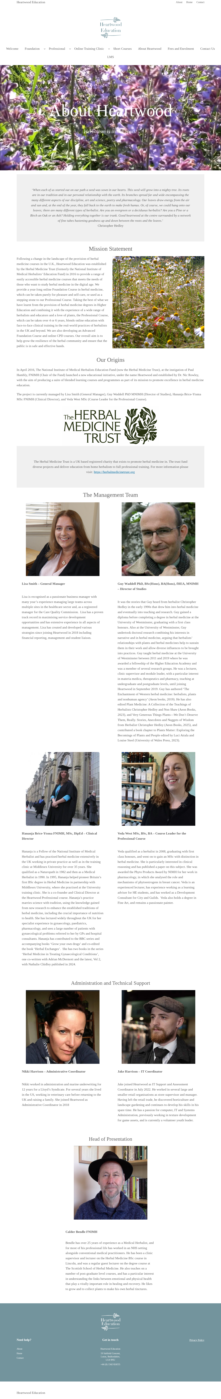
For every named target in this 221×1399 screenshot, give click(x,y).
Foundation (32, 48)
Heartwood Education (31, 2)
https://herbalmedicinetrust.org (114, 472)
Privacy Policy (196, 1340)
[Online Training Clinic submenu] (109, 49)
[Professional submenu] (70, 49)
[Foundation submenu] (45, 49)
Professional (57, 48)
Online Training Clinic (89, 48)
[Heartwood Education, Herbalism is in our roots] (110, 27)
